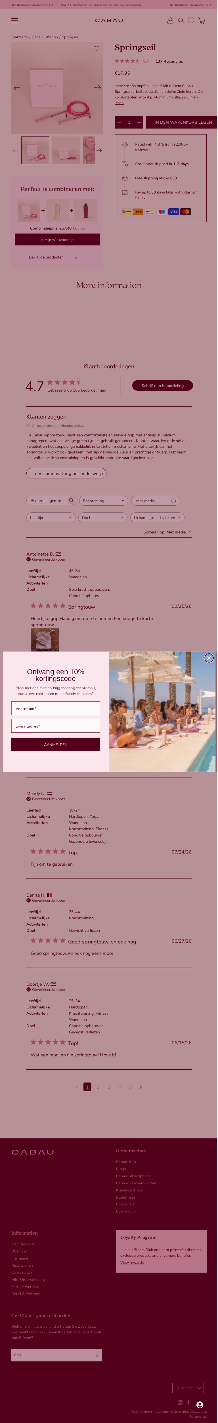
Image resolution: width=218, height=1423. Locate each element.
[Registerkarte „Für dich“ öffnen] (195, 1405)
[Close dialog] (207, 657)
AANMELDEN (53, 744)
